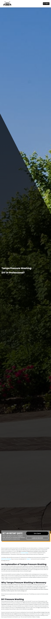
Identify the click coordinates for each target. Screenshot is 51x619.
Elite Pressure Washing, (6, 559)
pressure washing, (24, 552)
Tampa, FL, (29, 559)
